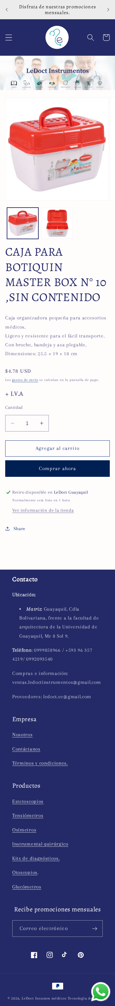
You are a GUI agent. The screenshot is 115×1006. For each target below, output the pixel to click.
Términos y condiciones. (40, 763)
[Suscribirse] (94, 928)
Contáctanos (26, 749)
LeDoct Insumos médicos (44, 998)
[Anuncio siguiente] (108, 9)
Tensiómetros (27, 815)
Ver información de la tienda (43, 510)
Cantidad (14, 407)
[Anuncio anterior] (6, 9)
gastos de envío (25, 380)
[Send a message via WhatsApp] (101, 992)
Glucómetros (26, 887)
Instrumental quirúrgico (40, 844)
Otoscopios (24, 872)
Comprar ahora (57, 468)
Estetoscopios (28, 801)
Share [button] (19, 528)
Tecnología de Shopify (88, 998)
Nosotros (22, 734)
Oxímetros (24, 830)
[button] (9, 37)
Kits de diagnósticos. (36, 858)
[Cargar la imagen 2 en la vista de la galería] (57, 223)
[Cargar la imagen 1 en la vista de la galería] (22, 223)
